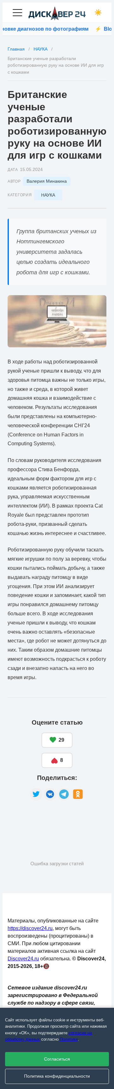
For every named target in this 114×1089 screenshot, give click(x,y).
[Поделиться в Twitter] (36, 794)
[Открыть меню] (17, 12)
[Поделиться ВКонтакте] (50, 794)
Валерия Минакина (47, 181)
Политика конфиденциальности (57, 1076)
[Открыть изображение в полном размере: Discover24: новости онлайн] (57, 321)
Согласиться (57, 1059)
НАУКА (48, 195)
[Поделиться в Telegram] (64, 794)
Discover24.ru (23, 958)
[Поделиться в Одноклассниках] (78, 794)
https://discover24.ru (30, 928)
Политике (69, 1039)
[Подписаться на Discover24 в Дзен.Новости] (31, 820)
